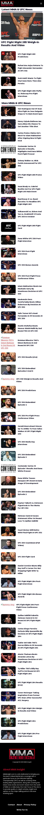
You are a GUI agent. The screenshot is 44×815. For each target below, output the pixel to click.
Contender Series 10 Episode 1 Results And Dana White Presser (30, 468)
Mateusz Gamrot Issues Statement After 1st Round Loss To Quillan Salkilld (30, 518)
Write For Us (22, 810)
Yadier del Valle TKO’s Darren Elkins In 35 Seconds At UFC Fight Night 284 (30, 645)
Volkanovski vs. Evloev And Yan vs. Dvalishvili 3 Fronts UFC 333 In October (30, 214)
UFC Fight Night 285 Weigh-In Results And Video (20, 44)
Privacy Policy (30, 805)
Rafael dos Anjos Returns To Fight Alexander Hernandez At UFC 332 (30, 68)
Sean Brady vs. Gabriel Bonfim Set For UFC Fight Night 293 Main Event (29, 189)
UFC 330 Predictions (27, 390)
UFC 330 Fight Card (26, 557)
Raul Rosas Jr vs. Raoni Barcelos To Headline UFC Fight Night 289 (29, 201)
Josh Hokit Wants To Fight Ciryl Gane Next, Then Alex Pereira (29, 81)
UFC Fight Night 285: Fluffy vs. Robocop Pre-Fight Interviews (29, 93)
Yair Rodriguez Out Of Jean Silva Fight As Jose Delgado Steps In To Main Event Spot (30, 111)
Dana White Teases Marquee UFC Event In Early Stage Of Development (30, 480)
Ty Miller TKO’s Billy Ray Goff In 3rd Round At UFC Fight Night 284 (29, 671)
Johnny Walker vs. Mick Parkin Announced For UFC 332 (29, 163)
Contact (11, 805)
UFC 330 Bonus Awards (28, 265)
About (19, 805)
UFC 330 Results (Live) (27, 357)
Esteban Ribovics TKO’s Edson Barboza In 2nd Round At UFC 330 (28, 342)
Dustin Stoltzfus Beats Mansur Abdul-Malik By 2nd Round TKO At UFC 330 (30, 328)
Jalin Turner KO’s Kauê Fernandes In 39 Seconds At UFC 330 (30, 315)
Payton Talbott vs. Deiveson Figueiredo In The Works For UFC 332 (30, 505)
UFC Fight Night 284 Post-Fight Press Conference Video (27, 607)
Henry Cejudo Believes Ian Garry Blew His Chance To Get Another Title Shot (29, 123)
